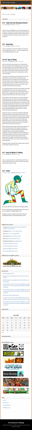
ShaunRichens (5, 61)
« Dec (2, 332)
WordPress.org (6, 407)
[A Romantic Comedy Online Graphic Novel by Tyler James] (13, 369)
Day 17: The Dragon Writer (15, 231)
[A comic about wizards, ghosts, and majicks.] (13, 362)
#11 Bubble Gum (18, 241)
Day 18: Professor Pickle (15, 236)
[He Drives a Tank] (13, 376)
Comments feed (6, 405)
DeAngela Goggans (6, 172)
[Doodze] (13, 356)
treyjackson (5, 243)
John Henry (5, 246)
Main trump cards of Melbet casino (11, 295)
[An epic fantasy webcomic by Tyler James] (16, 386)
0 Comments (17, 24)
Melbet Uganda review (8, 273)
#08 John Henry (13, 243)
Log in (4, 400)
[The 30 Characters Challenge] (16, 8)
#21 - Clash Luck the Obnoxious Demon (15, 23)
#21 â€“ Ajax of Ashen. (9, 59)
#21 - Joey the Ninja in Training (12, 152)
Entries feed (6, 402)
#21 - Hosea (6, 170)
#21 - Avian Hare (7, 44)
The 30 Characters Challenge (16, 423)
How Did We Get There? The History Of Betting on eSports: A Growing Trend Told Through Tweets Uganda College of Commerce (16, 286)
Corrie (3, 24)
